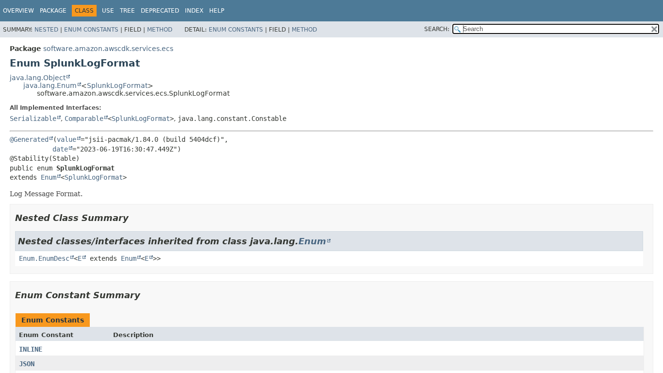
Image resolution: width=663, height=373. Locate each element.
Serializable (33, 118)
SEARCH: (436, 29)
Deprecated (160, 10)
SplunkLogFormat (117, 85)
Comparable (84, 118)
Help (216, 10)
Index (194, 10)
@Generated (29, 139)
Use (108, 10)
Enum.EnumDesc (44, 258)
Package (53, 10)
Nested (46, 29)
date (60, 149)
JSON (26, 364)
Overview (18, 10)
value (66, 139)
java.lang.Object (38, 78)
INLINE (30, 349)
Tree (127, 10)
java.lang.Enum (50, 85)
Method (159, 29)
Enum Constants (91, 29)
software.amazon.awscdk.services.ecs (108, 48)
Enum (48, 177)
